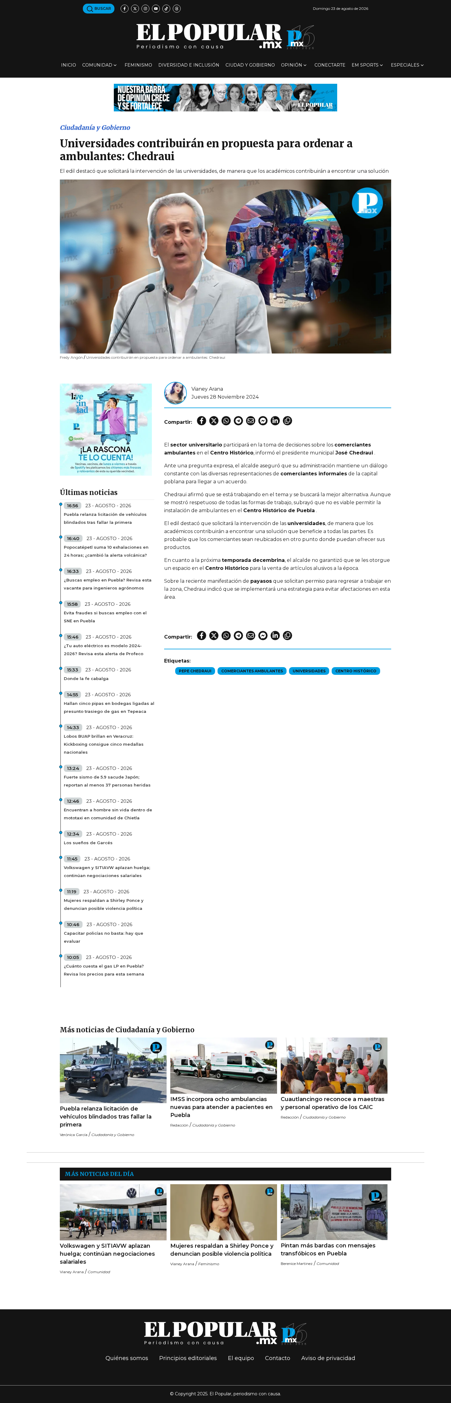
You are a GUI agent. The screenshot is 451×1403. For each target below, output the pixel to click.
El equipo (241, 1358)
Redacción (179, 1125)
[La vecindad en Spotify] (106, 429)
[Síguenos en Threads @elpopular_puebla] (177, 9)
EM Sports (365, 65)
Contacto (277, 1358)
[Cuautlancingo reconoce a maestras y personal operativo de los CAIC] (334, 1066)
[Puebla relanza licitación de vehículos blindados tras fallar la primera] (113, 1070)
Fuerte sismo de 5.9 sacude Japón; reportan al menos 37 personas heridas (107, 781)
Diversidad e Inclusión (188, 65)
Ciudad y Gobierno (250, 65)
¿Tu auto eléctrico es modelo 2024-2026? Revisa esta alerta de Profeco (103, 649)
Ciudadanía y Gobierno (95, 127)
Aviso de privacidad (328, 1358)
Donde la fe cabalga (86, 678)
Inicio (68, 65)
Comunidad (97, 65)
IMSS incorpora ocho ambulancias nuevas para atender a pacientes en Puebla (221, 1107)
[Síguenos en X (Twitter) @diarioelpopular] (135, 9)
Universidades (309, 671)
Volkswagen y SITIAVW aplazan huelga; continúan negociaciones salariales (107, 871)
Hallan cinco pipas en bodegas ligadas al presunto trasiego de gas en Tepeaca (109, 707)
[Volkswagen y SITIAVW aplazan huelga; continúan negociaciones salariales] (113, 1212)
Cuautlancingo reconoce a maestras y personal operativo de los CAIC (332, 1103)
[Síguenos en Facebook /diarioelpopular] (125, 9)
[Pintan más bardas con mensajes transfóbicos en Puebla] (334, 1212)
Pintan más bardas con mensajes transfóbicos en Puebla (328, 1249)
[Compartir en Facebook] (201, 421)
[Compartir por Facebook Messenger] (263, 421)
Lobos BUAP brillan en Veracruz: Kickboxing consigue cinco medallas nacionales (104, 744)
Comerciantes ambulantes (252, 671)
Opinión (291, 65)
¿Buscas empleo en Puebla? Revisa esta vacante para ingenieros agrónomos (108, 584)
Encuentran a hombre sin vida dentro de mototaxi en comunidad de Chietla (108, 813)
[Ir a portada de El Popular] (225, 36)
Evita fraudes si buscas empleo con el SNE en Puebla (105, 616)
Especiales (405, 65)
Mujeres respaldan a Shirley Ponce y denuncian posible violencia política (104, 904)
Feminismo (138, 65)
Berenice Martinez (297, 1263)
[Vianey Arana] (175, 393)
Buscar (102, 8)
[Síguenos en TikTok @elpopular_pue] (166, 9)
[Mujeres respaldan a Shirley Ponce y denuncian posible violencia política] (223, 1212)
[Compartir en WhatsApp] (226, 421)
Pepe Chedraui (195, 671)
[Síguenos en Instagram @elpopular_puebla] (145, 9)
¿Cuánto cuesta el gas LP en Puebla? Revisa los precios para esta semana (104, 970)
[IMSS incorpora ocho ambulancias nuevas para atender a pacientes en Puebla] (223, 1066)
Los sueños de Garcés (88, 842)
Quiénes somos (127, 1358)
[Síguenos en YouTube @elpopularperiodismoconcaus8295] (156, 9)
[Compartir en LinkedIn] (275, 421)
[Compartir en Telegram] (238, 421)
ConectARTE (329, 65)
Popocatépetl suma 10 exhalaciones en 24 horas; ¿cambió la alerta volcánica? (106, 551)
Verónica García (73, 1134)
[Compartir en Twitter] (214, 421)
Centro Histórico (355, 671)
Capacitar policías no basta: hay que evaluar (103, 937)
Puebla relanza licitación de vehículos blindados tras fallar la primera (105, 518)
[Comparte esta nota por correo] (251, 421)
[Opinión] (225, 97)
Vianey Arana (207, 389)
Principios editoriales (188, 1358)
